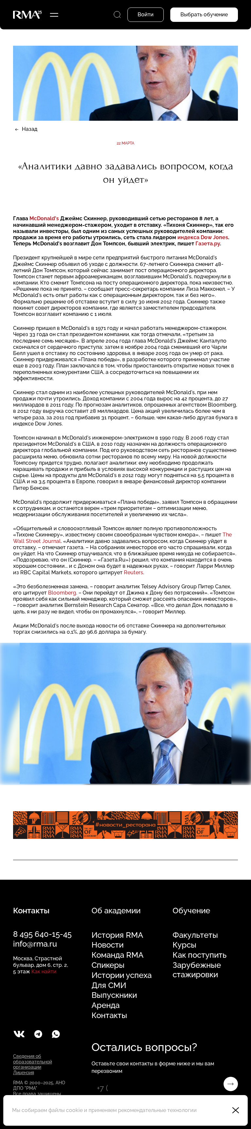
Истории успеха (122, 975)
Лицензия (23, 1072)
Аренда (106, 1005)
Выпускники (114, 995)
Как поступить (199, 955)
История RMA (117, 935)
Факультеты (195, 935)
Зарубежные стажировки (197, 970)
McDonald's (44, 218)
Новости (108, 945)
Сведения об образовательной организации (32, 1062)
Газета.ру (207, 243)
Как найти (44, 971)
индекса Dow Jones (202, 237)
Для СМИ (109, 985)
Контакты (109, 1015)
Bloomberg (62, 593)
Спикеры (108, 965)
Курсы (184, 945)
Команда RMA (117, 955)
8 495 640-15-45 (42, 934)
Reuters (133, 572)
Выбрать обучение (204, 14)
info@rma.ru (35, 944)
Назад (29, 129)
